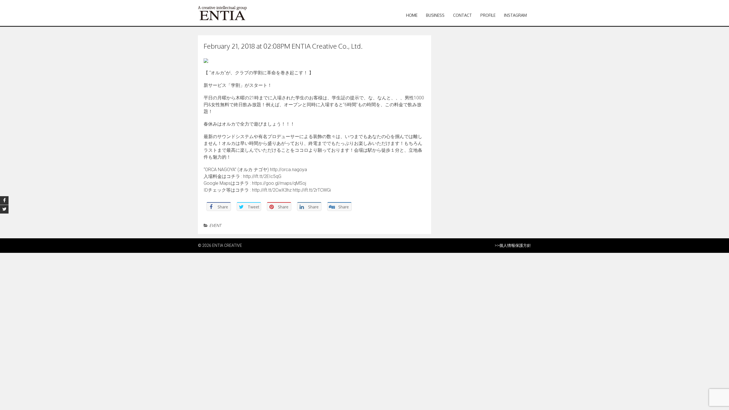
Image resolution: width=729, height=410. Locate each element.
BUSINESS (435, 15)
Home (411, 15)
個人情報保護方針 (515, 245)
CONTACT (462, 15)
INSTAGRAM (515, 15)
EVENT (215, 225)
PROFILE (487, 15)
